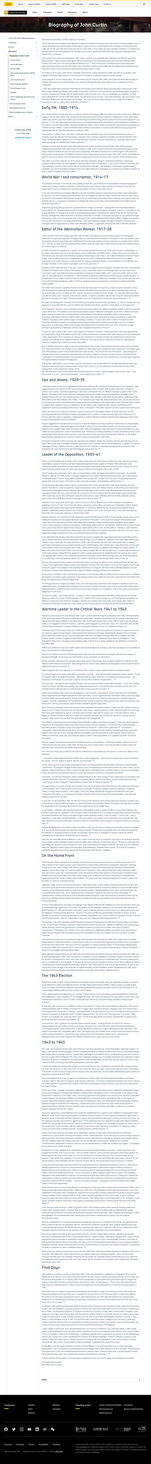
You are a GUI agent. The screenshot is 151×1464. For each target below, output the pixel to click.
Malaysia (31, 1413)
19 (136, 547)
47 (71, 996)
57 (64, 1301)
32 (109, 776)
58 (128, 1348)
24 (115, 712)
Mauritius (56, 1405)
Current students (34, 4)
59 (109, 1353)
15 (103, 374)
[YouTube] (29, 1429)
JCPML (8, 4)
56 (85, 1247)
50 (51, 1059)
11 (58, 311)
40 (133, 862)
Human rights (15, 69)
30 (54, 767)
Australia (31, 1405)
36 (93, 829)
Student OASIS (51, 4)
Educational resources (17, 108)
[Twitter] (14, 1429)
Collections (12, 42)
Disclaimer (20, 1444)
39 (117, 847)
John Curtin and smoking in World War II (22, 74)
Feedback (56, 1444)
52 (103, 1115)
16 (99, 448)
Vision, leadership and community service (22, 98)
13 (80, 339)
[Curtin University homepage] (15, 13)
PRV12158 (59, 1451)
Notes (44, 1380)
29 (93, 760)
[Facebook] (6, 1429)
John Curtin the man (17, 80)
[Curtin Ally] (100, 1429)
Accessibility (43, 1444)
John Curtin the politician (19, 84)
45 (73, 961)
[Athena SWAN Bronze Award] (81, 1429)
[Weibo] (45, 1429)
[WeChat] (52, 1429)
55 (48, 1203)
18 (100, 498)
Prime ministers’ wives (17, 104)
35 (47, 823)
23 (54, 710)
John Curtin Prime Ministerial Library (22, 38)
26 (117, 722)
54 (107, 1128)
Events (11, 47)
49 (137, 1048)
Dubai (30, 1409)
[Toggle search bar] (144, 4)
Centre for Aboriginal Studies (110, 1405)
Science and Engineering (133, 1409)
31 (122, 772)
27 (108, 724)
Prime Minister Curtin (18, 88)
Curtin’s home (15, 60)
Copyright (8, 1444)
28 (119, 727)
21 (115, 679)
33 (111, 781)
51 (96, 1080)
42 (119, 917)
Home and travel (16, 64)
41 (130, 892)
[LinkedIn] (37, 1429)
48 (78, 1019)
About (11, 116)
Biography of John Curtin (19, 56)
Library (20, 4)
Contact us (107, 4)
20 (68, 666)
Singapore (56, 1409)
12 (108, 327)
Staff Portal (65, 4)
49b (71, 1056)
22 (108, 688)
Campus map (93, 4)
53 (84, 1120)
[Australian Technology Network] (123, 1429)
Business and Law (106, 1409)
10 (130, 298)
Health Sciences (105, 1413)
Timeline (13, 92)
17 (122, 480)
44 (113, 944)
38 (119, 841)
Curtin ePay (79, 4)
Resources (13, 51)
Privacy (31, 1444)
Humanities (128, 1405)
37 (89, 835)
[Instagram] (21, 1429)
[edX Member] (142, 1429)
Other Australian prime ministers (21, 112)
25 (102, 718)
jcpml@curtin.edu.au (23, 137)
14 (127, 348)
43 (54, 929)
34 (94, 788)
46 (83, 993)
